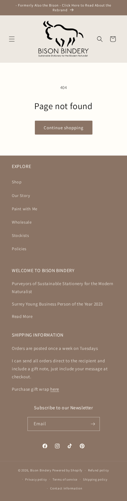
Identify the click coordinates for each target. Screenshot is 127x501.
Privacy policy (36, 479)
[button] (11, 39)
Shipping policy (95, 479)
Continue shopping (64, 127)
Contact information (66, 488)
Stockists (20, 235)
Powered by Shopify (67, 470)
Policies (19, 248)
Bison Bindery (40, 470)
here (54, 389)
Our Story (21, 195)
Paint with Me (25, 208)
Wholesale (22, 222)
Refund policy (98, 470)
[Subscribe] (93, 424)
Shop (17, 182)
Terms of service (65, 479)
